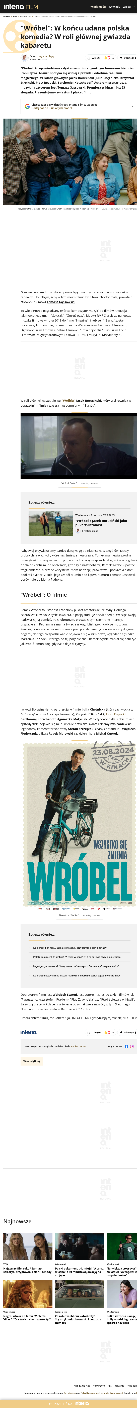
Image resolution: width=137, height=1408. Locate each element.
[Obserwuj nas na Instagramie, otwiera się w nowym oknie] (131, 1046)
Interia (6, 16)
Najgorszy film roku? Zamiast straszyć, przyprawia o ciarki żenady (70, 947)
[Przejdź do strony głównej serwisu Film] (32, 6)
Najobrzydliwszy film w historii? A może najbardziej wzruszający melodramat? (76, 975)
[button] (98, 7)
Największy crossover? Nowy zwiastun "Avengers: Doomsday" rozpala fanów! (76, 966)
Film (15, 16)
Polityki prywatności (90, 1393)
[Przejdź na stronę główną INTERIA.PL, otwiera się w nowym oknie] (14, 6)
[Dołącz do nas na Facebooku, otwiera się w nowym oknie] (126, 1046)
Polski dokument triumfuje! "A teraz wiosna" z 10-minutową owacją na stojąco (77, 957)
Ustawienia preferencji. (112, 1393)
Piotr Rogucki (116, 714)
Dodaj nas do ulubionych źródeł (64, 108)
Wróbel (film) (31, 1061)
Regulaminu (70, 1393)
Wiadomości (25, 16)
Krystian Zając (47, 56)
